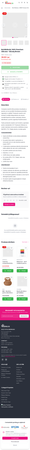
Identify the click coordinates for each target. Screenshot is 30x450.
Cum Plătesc (19, 381)
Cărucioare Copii (5, 390)
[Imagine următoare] (26, 25)
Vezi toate (24, 242)
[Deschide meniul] (2, 2)
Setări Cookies (6, 377)
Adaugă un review (9, 204)
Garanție (18, 376)
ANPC (17, 383)
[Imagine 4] (16, 37)
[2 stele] (7, 200)
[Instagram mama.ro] (6, 359)
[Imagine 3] (15, 37)
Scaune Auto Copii (6, 393)
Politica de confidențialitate (5, 370)
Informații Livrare (20, 378)
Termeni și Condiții (6, 367)
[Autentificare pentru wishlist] (21, 2)
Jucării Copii (4, 399)
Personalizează (15, 441)
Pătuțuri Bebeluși (5, 395)
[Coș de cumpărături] (27, 2)
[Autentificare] (24, 2)
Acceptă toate (15, 438)
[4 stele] (13, 200)
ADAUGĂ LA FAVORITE (16, 72)
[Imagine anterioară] (3, 25)
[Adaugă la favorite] (11, 248)
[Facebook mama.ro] (2, 359)
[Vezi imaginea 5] (26, 42)
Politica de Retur (20, 374)
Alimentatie (7, 8)
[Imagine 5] (17, 37)
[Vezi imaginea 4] (21, 42)
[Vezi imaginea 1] (3, 42)
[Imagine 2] (14, 37)
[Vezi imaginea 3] (15, 42)
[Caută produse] (19, 2)
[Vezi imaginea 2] (9, 42)
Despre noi (19, 367)
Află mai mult (22, 435)
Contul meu (19, 372)
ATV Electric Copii (5, 402)
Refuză (15, 445)
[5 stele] (16, 200)
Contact (18, 369)
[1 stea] (4, 200)
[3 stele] (10, 200)
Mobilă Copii (4, 397)
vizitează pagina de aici (10, 356)
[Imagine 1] (12, 37)
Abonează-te (24, 316)
